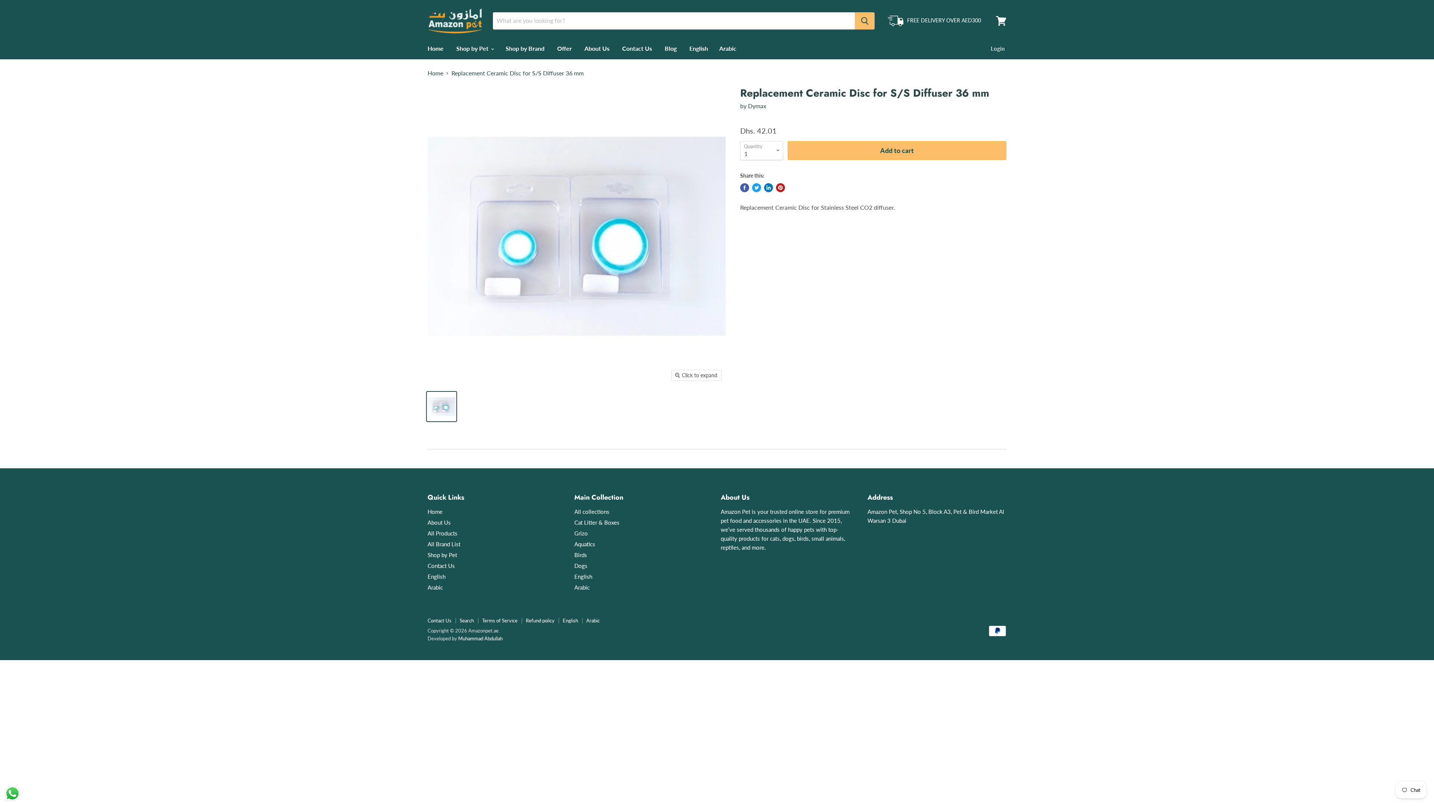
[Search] (865, 20)
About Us (596, 48)
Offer (564, 48)
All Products (442, 533)
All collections (591, 511)
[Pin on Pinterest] (780, 187)
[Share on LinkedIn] (768, 187)
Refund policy (540, 621)
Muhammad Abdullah (480, 638)
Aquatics (584, 544)
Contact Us (637, 48)
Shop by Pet (473, 48)
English (698, 48)
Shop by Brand (525, 48)
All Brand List (444, 544)
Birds (580, 555)
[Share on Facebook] (744, 187)
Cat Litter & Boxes (597, 522)
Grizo (581, 533)
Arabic (727, 48)
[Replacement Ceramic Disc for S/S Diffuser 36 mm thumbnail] (441, 406)
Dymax (757, 105)
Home (436, 48)
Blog (671, 48)
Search (467, 621)
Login (998, 48)
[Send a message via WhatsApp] (12, 793)
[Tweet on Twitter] (756, 187)
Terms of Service (500, 621)
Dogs (580, 565)
